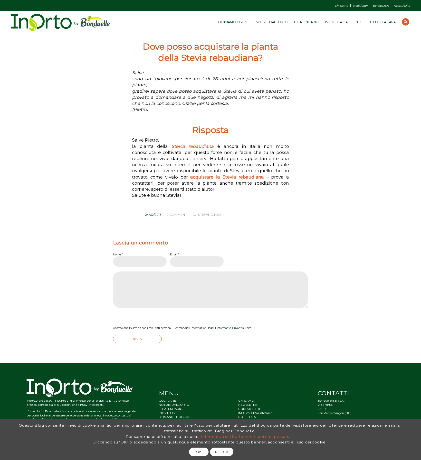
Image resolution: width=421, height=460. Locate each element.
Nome (118, 254)
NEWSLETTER (248, 404)
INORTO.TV (167, 413)
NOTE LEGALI (248, 417)
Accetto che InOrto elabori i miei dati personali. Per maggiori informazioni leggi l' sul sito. (182, 328)
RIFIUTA (221, 452)
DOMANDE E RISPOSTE (176, 417)
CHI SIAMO (246, 400)
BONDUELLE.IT (249, 409)
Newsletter (360, 5)
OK (198, 452)
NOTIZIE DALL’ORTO (174, 404)
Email (174, 254)
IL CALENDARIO (170, 409)
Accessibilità (402, 5)
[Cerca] (405, 22)
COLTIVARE (167, 400)
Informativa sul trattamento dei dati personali (247, 436)
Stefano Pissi (210, 214)
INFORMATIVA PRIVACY (255, 413)
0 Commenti (176, 214)
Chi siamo (341, 5)
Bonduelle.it (381, 5)
